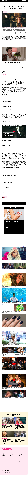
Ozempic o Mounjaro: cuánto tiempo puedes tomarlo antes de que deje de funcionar (13, 221)
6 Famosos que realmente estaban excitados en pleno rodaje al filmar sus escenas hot (14, 75)
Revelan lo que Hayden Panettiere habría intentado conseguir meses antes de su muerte (20, 427)
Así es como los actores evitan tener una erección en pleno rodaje (12, 67)
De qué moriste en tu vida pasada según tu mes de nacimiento (7, 426)
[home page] (4, 0)
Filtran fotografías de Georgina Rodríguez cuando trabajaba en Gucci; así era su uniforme (13, 232)
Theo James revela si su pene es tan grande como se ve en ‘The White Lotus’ (13, 63)
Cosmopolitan (6, 203)
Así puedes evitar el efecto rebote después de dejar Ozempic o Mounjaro (13, 224)
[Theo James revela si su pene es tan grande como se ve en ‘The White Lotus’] (14, 54)
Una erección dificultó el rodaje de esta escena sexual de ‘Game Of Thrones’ (12, 71)
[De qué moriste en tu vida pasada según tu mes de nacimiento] (8, 420)
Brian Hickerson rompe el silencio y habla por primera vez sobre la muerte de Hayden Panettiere (20, 441)
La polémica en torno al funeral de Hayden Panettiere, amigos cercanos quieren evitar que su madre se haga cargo (7, 441)
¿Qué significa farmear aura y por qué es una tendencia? (14, 229)
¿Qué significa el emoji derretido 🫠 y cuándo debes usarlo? (13, 227)
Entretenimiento (14, 3)
